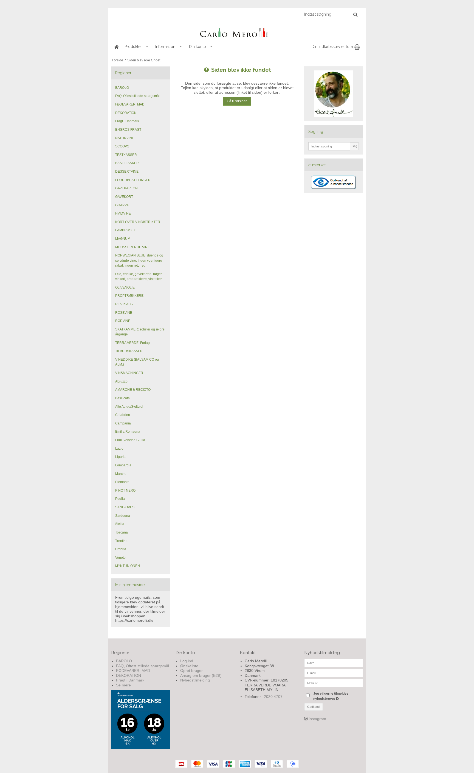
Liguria (120, 457)
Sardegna (122, 516)
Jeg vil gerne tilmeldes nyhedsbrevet (337, 695)
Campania (123, 423)
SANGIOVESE (126, 507)
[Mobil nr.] (333, 683)
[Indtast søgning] (330, 14)
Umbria (120, 549)
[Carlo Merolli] (237, 31)
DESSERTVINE (127, 171)
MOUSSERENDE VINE (132, 247)
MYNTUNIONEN (127, 566)
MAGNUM (122, 239)
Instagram (317, 719)
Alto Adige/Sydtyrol (129, 407)
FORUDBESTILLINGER (133, 180)
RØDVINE (122, 321)
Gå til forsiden (237, 101)
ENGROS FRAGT (128, 130)
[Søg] (355, 14)
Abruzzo (121, 381)
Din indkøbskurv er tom (333, 46)
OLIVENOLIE (125, 287)
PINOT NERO (125, 490)
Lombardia (123, 465)
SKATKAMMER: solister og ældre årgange (140, 331)
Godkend (313, 706)
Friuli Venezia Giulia (130, 440)
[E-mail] (333, 673)
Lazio (119, 448)
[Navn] (333, 662)
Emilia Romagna (127, 431)
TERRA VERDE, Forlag (132, 343)
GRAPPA (122, 205)
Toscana (121, 532)
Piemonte (122, 482)
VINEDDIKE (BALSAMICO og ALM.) (137, 362)
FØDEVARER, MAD (130, 104)
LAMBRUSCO (125, 230)
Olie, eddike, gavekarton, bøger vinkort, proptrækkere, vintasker (138, 276)
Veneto (120, 558)
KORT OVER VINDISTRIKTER (137, 222)
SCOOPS (122, 146)
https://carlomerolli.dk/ (134, 620)
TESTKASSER (126, 155)
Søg (354, 146)
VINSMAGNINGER (129, 373)
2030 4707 (273, 696)
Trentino (121, 541)
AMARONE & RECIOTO (133, 390)
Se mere (123, 685)
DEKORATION (126, 113)
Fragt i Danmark (127, 121)
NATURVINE (124, 138)
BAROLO (122, 88)
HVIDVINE (123, 213)
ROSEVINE (123, 313)
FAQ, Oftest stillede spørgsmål (137, 96)
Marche (120, 474)
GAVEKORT (124, 197)
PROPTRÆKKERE (129, 296)
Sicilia (119, 524)
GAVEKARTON (126, 188)
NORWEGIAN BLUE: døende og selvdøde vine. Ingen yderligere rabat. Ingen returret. (139, 260)
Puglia (120, 499)
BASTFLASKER (127, 163)
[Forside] (116, 47)
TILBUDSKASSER (129, 351)
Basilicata (122, 398)
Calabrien (122, 415)
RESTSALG (124, 304)
